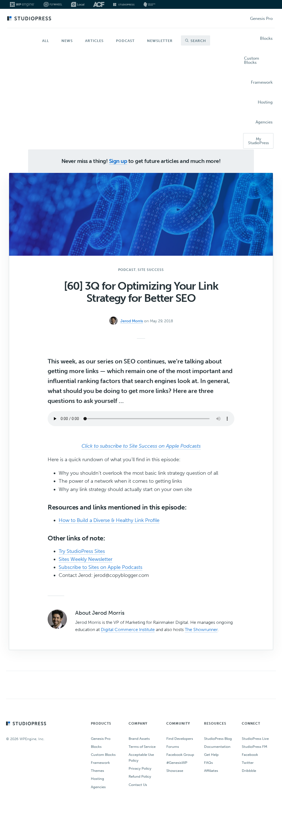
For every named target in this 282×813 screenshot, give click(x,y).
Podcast (127, 270)
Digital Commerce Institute (128, 629)
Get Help (211, 755)
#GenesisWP (176, 763)
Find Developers (179, 739)
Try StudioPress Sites (82, 551)
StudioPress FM (254, 747)
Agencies (98, 787)
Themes (97, 771)
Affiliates (211, 771)
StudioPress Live (255, 739)
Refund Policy (140, 776)
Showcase (174, 771)
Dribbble (249, 771)
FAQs (208, 763)
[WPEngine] (22, 4)
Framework (100, 763)
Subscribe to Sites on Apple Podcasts (100, 567)
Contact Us (138, 785)
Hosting (97, 779)
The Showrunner (201, 629)
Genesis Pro (100, 739)
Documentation (217, 747)
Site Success (151, 270)
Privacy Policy (140, 768)
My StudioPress (258, 141)
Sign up (118, 161)
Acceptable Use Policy (141, 757)
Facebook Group (180, 755)
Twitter (248, 763)
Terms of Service (142, 747)
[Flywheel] (53, 4)
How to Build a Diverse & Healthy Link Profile (109, 520)
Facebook (250, 755)
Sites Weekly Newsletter (85, 559)
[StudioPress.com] (30, 19)
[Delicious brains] (149, 4)
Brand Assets (139, 739)
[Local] (78, 4)
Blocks (96, 747)
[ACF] (99, 4)
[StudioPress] (124, 4)
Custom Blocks (103, 755)
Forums (172, 747)
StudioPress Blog (218, 739)
